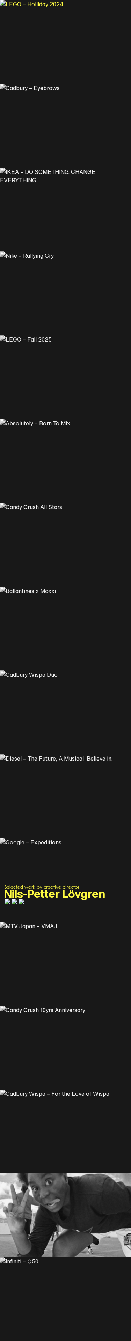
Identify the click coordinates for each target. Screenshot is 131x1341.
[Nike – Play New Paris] (65, 1215)
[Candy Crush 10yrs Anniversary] (65, 1048)
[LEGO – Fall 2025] (65, 377)
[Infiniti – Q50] (65, 1299)
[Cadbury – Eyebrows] (65, 126)
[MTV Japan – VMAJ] (65, 964)
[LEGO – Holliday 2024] (65, 42)
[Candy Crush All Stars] (65, 545)
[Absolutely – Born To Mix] (65, 461)
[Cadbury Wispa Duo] (65, 712)
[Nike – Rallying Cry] (65, 293)
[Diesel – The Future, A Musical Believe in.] (65, 796)
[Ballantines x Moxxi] (65, 628)
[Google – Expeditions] (65, 880)
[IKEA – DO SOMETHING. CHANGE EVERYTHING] (65, 209)
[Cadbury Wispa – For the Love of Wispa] (65, 1131)
